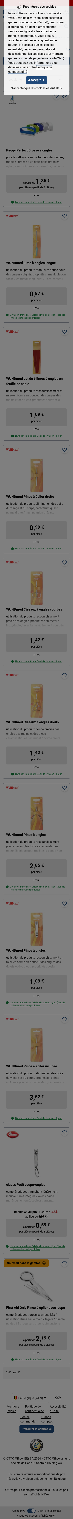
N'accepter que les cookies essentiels (35, 88)
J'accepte (34, 80)
